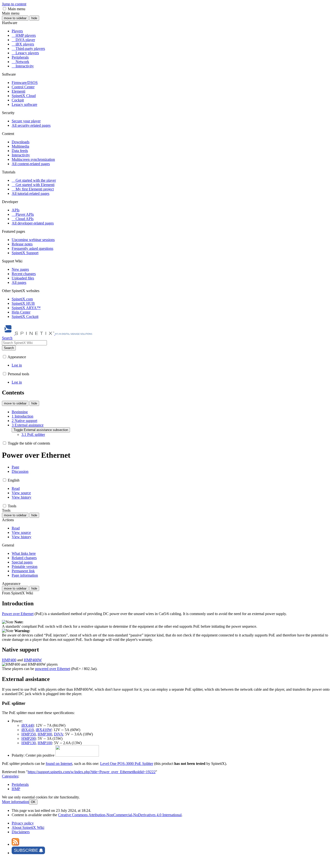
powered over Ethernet (52, 669)
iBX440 (27, 725)
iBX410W (44, 730)
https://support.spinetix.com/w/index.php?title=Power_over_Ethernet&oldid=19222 (92, 772)
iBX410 (27, 730)
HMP (16, 789)
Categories (10, 776)
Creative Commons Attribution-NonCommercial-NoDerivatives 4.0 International (120, 815)
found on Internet (59, 763)
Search (9, 348)
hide (34, 18)
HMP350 (28, 734)
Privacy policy (23, 823)
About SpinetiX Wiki (28, 827)
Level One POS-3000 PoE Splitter (126, 763)
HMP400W (33, 660)
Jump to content (14, 4)
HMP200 (28, 738)
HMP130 (28, 743)
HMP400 (9, 660)
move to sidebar (15, 18)
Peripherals (20, 784)
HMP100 (45, 743)
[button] (4, 8)
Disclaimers (21, 832)
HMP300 (45, 734)
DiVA (58, 734)
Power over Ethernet (18, 614)
